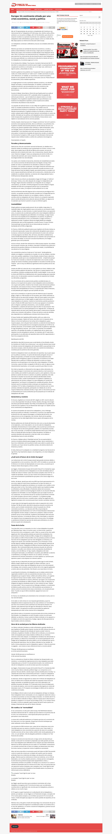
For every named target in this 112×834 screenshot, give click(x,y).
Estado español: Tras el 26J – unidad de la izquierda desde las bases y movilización (91, 51)
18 (81, 31)
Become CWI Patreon (67, 36)
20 (87, 31)
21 (90, 31)
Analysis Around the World (23, 9)
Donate (91, 4)
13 (87, 29)
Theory (78, 4)
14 (90, 29)
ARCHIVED (15, 826)
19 (84, 31)
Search (81, 15)
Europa (48, 22)
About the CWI (38, 9)
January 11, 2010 (16, 22)
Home (12, 9)
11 (81, 29)
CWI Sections (58, 9)
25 (81, 33)
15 (93, 29)
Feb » (92, 35)
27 (87, 33)
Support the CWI (48, 9)
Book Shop (84, 4)
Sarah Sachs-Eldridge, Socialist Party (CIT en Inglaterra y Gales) (33, 22)
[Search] (99, 17)
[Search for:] (94, 11)
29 (93, 33)
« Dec (89, 35)
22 (93, 31)
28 (90, 33)
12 (84, 29)
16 (96, 29)
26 (84, 33)
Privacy (97, 4)
